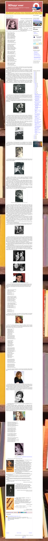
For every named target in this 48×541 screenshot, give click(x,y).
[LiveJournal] (21, 512)
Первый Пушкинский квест (37, 119)
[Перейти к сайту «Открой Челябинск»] (37, 44)
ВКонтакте (35, 32)
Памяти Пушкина (36, 120)
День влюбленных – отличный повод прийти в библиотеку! (37, 105)
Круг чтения (22, 12)
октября (36, 85)
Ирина (10, 512)
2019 (34, 79)
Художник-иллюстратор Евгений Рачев (37, 122)
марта (35, 92)
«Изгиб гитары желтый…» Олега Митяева (37, 103)
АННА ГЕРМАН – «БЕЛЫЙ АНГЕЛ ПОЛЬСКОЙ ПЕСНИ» (24, 456)
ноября (36, 84)
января (36, 134)
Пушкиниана (39, 12)
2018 (34, 80)
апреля (36, 91)
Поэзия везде (36, 13)
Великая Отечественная (28, 12)
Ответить (9, 520)
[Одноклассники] (19, 512)
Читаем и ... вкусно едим (17, 13)
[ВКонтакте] (18, 512)
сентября (36, 86)
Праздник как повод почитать (9, 13)
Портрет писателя (17, 12)
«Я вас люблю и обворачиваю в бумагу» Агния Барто (37, 107)
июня (35, 89)
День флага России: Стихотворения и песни (37, 54)
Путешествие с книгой (34, 12)
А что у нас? (22, 13)
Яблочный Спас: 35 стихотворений (36, 52)
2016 (34, 82)
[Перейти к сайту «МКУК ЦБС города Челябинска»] (37, 38)
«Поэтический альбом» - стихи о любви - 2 (37, 114)
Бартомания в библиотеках (37, 101)
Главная (7, 12)
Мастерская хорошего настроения (29, 13)
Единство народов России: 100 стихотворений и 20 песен (37, 57)
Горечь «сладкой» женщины (37, 121)
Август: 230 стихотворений (37, 55)
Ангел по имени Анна (37, 113)
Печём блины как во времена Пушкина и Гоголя (38, 94)
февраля (36, 93)
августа (36, 87)
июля (35, 88)
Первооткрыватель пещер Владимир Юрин (37, 96)
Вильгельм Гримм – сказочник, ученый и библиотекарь (37, 100)
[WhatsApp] (25, 512)
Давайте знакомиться (11, 12)
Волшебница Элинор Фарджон (37, 116)
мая (35, 90)
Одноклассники (36, 33)
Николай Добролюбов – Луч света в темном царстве (37, 126)
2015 (34, 135)
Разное (40, 13)
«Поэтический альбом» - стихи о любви (37, 118)
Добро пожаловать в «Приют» (36, 131)
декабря (36, 83)
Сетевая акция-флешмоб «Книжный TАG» (37, 98)
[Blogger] (17, 512)
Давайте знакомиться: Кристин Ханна (37, 127)
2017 (34, 81)
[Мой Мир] (20, 512)
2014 (34, 136)
